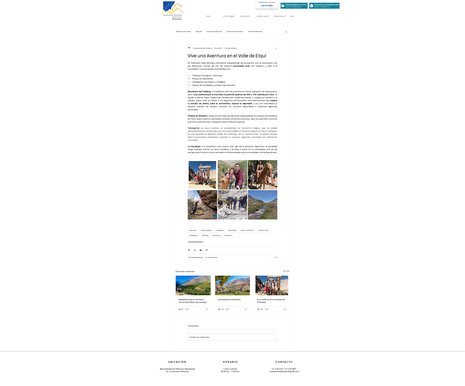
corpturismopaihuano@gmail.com (284, 371)
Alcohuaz (228, 235)
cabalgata (193, 235)
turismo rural (263, 230)
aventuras (216, 235)
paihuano (193, 230)
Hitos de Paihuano (255, 31)
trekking (205, 235)
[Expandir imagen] (202, 174)
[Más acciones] (275, 48)
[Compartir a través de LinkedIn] (201, 250)
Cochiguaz (220, 230)
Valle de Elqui (206, 230)
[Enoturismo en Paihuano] (232, 285)
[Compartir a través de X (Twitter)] (195, 250)
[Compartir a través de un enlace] (206, 250)
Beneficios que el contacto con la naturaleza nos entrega (193, 300)
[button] (286, 32)
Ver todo (286, 271)
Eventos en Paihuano (235, 31)
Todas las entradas (183, 31)
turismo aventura (247, 230)
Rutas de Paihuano (214, 31)
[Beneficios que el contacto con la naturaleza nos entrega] (193, 285)
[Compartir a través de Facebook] (189, 250)
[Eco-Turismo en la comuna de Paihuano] (271, 285)
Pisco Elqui (232, 230)
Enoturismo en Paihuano (229, 299)
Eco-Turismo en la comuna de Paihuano (271, 300)
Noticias (199, 31)
